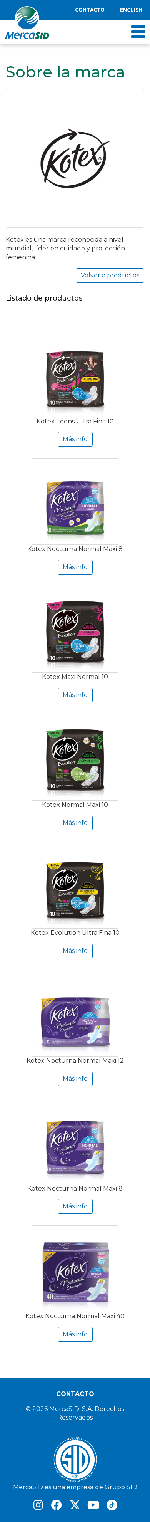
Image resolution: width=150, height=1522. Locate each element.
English (131, 10)
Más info (75, 439)
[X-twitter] (75, 1505)
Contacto (90, 10)
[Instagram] (38, 1505)
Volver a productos (110, 275)
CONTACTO (75, 1394)
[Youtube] (93, 1505)
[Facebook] (56, 1505)
